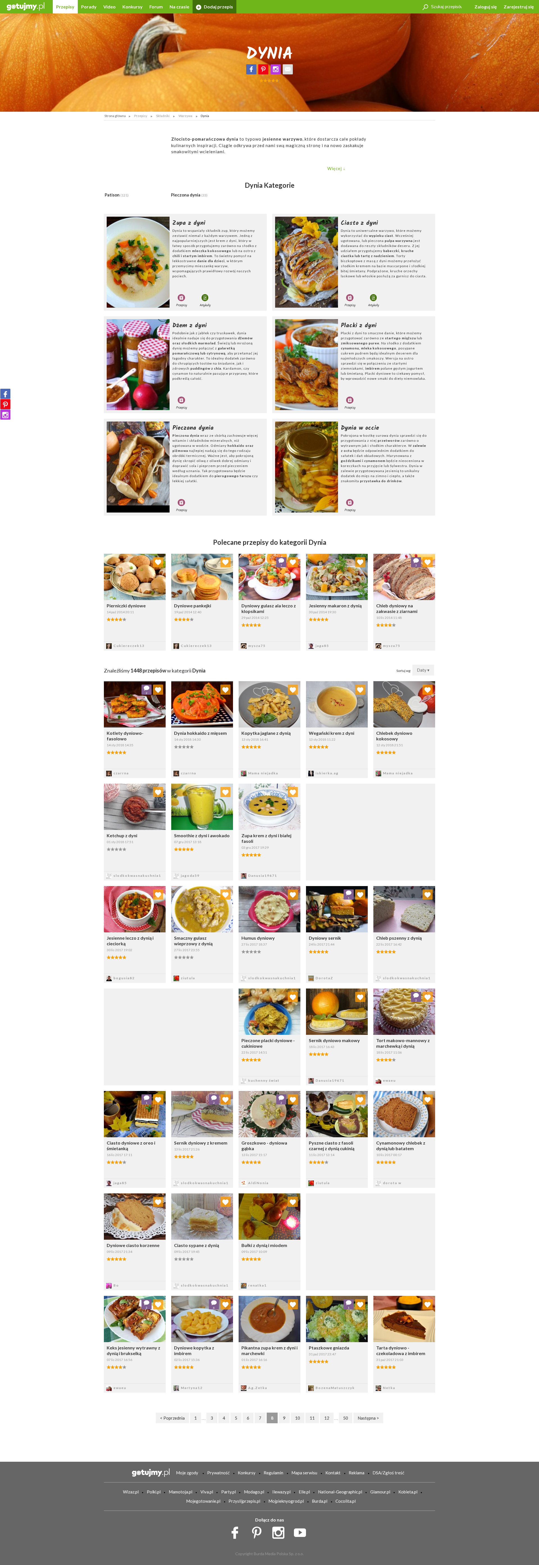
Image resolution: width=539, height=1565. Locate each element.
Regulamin (273, 1472)
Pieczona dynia (189, 194)
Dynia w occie (360, 428)
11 (312, 1417)
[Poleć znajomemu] (288, 69)
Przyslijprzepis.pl (244, 1501)
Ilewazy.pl (281, 1491)
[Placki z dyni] (306, 364)
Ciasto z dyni (359, 223)
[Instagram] (276, 69)
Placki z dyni (358, 325)
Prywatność (218, 1472)
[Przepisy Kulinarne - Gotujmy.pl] (25, 6)
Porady (89, 6)
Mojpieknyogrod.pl (286, 1501)
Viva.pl (206, 1491)
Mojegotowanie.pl (203, 1501)
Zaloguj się (485, 6)
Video (109, 6)
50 (345, 1417)
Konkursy (132, 6)
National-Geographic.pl (340, 1491)
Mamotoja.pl (180, 1491)
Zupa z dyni (188, 223)
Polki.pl (154, 1491)
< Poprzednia (172, 1417)
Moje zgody (187, 1472)
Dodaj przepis (218, 6)
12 (326, 1417)
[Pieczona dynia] (138, 467)
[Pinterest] (263, 69)
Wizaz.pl (131, 1491)
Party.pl (228, 1491)
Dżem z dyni (189, 325)
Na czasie (179, 6)
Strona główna (115, 116)
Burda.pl (319, 1501)
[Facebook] (251, 69)
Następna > (368, 1417)
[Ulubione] (158, 562)
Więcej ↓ (336, 168)
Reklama (356, 1472)
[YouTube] (302, 1531)
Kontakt (333, 1472)
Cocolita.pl (345, 1501)
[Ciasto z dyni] (306, 262)
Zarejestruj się (519, 6)
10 (297, 1417)
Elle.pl (304, 1491)
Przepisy (65, 6)
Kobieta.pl (407, 1491)
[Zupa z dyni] (138, 262)
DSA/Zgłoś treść (388, 1472)
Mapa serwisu (304, 1472)
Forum (156, 6)
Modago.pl (254, 1491)
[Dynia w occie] (306, 467)
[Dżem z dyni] (138, 364)
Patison (117, 194)
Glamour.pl (380, 1491)
